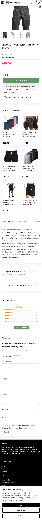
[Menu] (2, 2)
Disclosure (4, 486)
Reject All (21, 516)
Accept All (21, 505)
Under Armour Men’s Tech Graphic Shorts (9, 202)
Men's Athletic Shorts (8, 57)
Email (4, 418)
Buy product (21, 80)
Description (8, 221)
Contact (4, 472)
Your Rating (6, 356)
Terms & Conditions (8, 483)
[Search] (30, 2)
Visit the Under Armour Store (26, 285)
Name (5, 410)
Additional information (24, 221)
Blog (2, 469)
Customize (21, 510)
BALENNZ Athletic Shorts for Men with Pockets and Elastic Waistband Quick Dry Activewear (30, 171)
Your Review (7, 361)
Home (3, 466)
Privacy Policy (6, 480)
